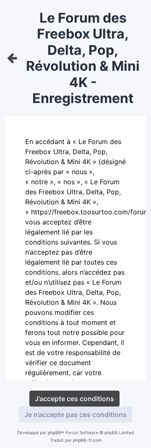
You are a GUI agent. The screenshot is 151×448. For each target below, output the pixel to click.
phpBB (54, 432)
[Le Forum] (12, 58)
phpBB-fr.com (87, 440)
